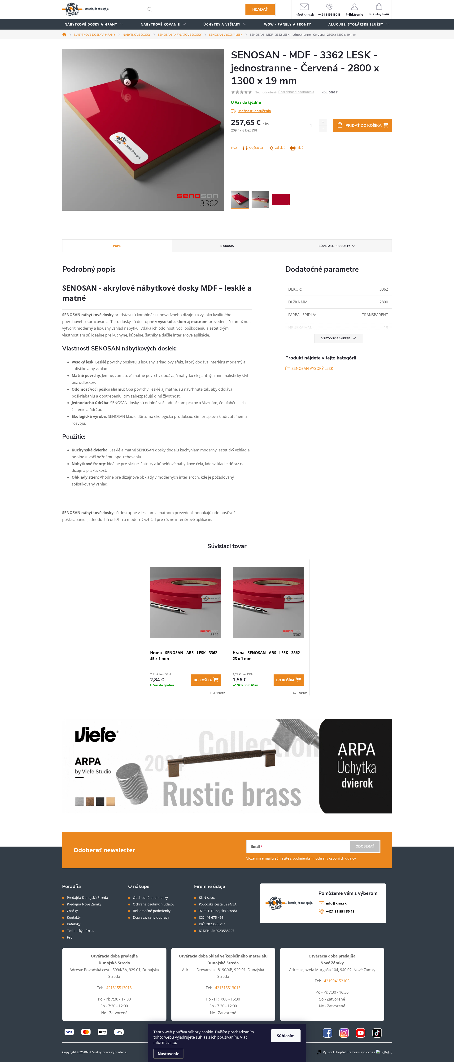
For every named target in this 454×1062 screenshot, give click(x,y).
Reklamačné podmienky (151, 911)
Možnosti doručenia (254, 111)
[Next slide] (220, 130)
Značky (72, 911)
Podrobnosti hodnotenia (296, 92)
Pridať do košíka (363, 125)
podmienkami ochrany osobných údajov (324, 858)
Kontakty (74, 917)
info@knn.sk (336, 903)
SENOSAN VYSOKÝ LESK (312, 368)
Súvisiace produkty (334, 246)
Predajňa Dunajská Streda (87, 898)
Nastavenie (168, 1053)
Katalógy (73, 924)
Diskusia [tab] (227, 246)
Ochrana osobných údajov (153, 904)
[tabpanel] (185, 627)
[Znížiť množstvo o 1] (323, 129)
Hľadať (260, 9)
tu (174, 1042)
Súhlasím (286, 1035)
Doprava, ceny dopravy (151, 917)
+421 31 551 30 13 (340, 911)
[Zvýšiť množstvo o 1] (323, 122)
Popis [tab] (117, 246)
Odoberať (365, 846)
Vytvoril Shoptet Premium (341, 1052)
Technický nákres (80, 931)
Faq (70, 937)
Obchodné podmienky (150, 898)
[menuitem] (94, 24)
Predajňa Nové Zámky (84, 904)
